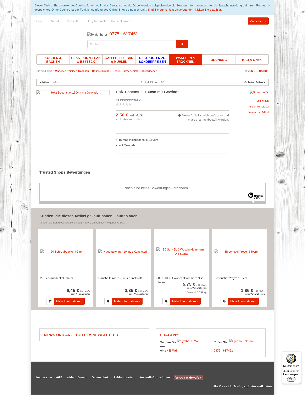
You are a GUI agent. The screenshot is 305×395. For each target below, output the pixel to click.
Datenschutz (101, 377)
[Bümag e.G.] (259, 92)
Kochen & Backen (53, 59)
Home (40, 21)
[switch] (291, 379)
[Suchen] (182, 44)
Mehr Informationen (69, 301)
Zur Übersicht (258, 71)
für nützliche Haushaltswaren (109, 21)
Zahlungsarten (124, 377)
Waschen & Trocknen (185, 59)
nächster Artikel (253, 82)
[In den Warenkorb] (50, 301)
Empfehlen (262, 100)
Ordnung (219, 60)
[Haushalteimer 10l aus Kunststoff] (123, 251)
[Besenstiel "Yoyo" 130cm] (240, 251)
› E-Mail (172, 350)
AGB (59, 377)
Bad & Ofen (252, 60)
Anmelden (257, 21)
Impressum (44, 377)
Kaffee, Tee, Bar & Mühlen (119, 59)
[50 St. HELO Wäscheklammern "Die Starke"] (181, 251)
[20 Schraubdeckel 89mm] (65, 251)
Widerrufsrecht (77, 377)
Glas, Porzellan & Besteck (86, 59)
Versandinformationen (154, 377)
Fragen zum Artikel (258, 112)
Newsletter (74, 21)
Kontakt (55, 21)
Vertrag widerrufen (188, 377)
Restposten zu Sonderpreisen (152, 59)
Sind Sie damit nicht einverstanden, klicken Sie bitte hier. (185, 9)
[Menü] (298, 353)
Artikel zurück (50, 82)
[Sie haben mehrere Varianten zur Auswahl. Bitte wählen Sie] (108, 301)
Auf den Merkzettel (258, 106)
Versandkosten (132, 119)
